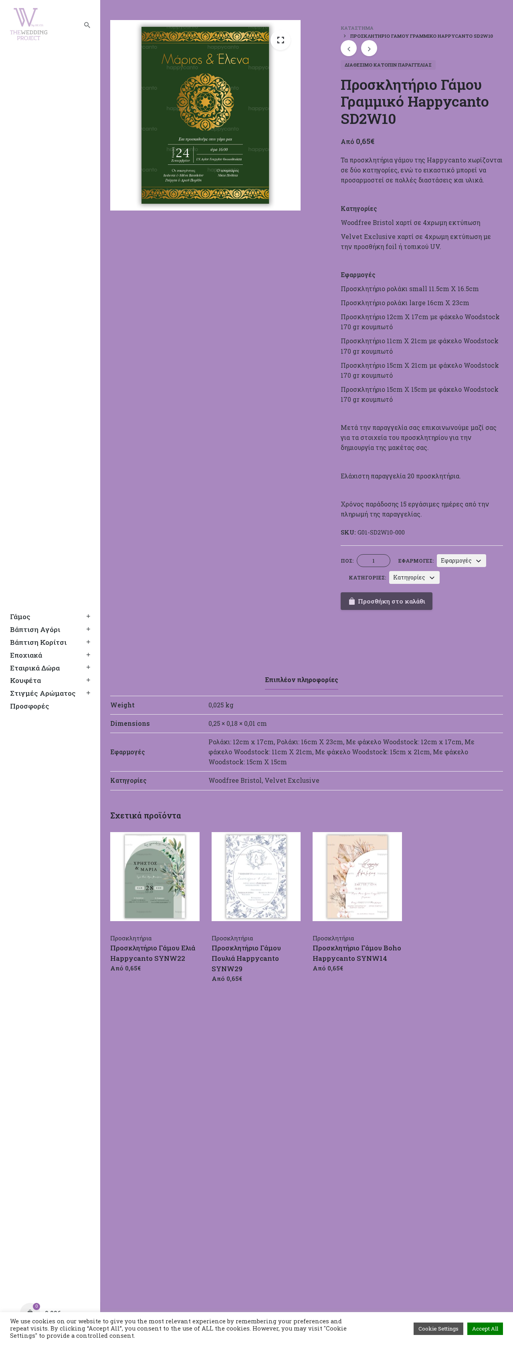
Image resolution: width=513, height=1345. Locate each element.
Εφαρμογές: (416, 560)
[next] (369, 48)
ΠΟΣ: (347, 560)
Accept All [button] (485, 1328)
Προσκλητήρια (131, 938)
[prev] (349, 48)
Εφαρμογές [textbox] (456, 560)
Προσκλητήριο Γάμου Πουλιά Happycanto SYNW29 (246, 958)
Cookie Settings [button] (438, 1328)
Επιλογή (122, 976)
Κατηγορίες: (367, 577)
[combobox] (461, 560)
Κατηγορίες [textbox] (409, 577)
